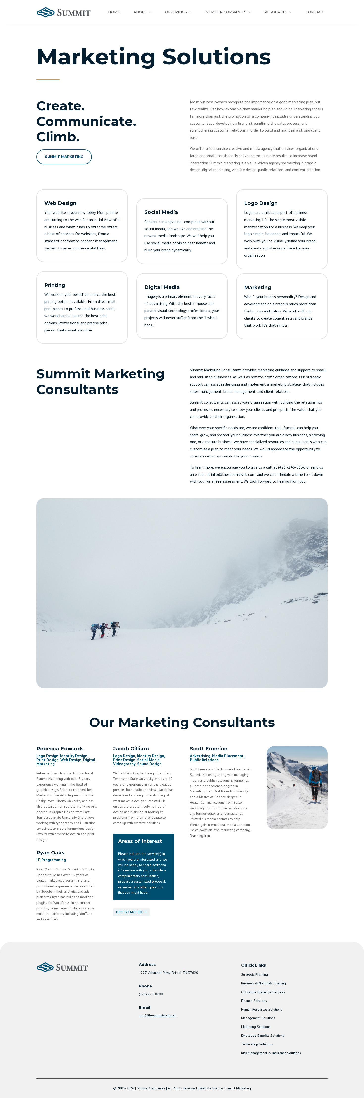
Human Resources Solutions (261, 1009)
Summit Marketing (64, 156)
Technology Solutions (257, 1044)
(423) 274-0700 (151, 994)
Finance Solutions (254, 1000)
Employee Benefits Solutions (262, 1035)
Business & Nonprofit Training (263, 983)
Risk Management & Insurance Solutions (271, 1053)
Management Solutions (258, 1018)
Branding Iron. (200, 835)
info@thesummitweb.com (158, 1015)
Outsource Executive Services (263, 992)
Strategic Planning (254, 974)
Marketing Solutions (255, 1026)
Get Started (129, 912)
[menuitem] (114, 12)
